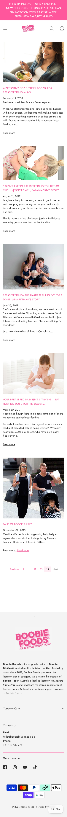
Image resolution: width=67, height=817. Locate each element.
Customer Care (11, 708)
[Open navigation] (5, 28)
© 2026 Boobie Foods (23, 806)
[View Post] (33, 62)
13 (41, 569)
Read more (9, 133)
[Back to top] (33, 616)
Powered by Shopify (45, 806)
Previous (14, 569)
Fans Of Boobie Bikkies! (18, 524)
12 (35, 569)
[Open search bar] (52, 28)
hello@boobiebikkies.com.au (19, 737)
